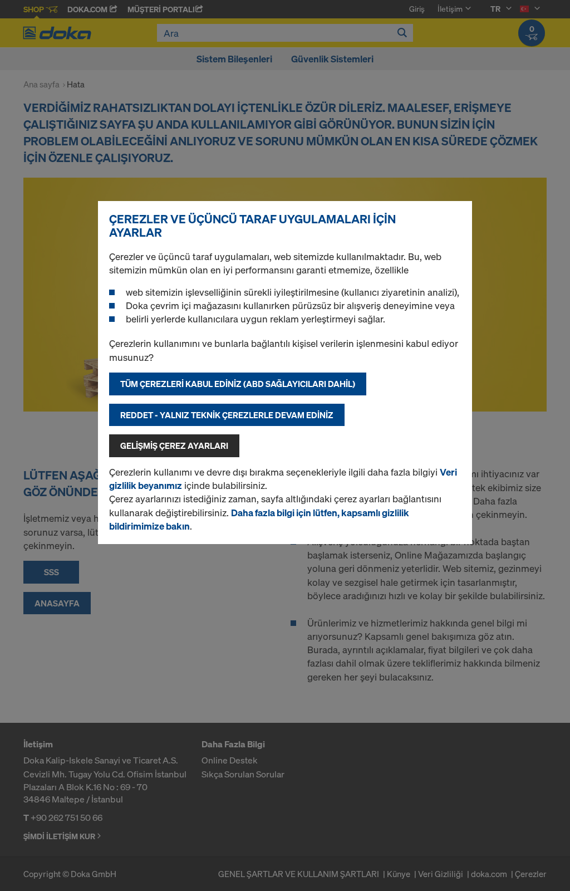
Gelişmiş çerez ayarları (174, 445)
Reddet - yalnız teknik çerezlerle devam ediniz (226, 414)
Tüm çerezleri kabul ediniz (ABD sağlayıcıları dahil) (237, 383)
